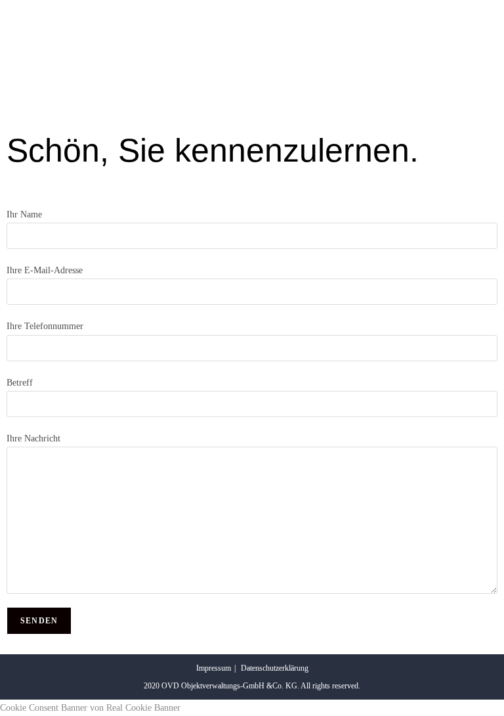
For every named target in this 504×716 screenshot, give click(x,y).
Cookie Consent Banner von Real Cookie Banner (90, 708)
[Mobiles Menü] (493, 24)
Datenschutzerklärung (274, 668)
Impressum (213, 668)
